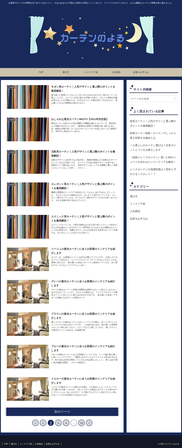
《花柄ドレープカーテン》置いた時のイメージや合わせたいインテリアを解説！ (153, 159)
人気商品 (135, 211)
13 (81, 423)
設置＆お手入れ (139, 218)
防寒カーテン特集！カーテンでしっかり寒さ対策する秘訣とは (153, 135)
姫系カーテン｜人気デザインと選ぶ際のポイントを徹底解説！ (153, 123)
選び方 (134, 196)
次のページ (62, 411)
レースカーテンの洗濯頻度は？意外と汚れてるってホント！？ (153, 171)
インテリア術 (137, 203)
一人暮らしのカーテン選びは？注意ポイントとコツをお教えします (153, 147)
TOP (6, 444)
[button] (175, 98)
